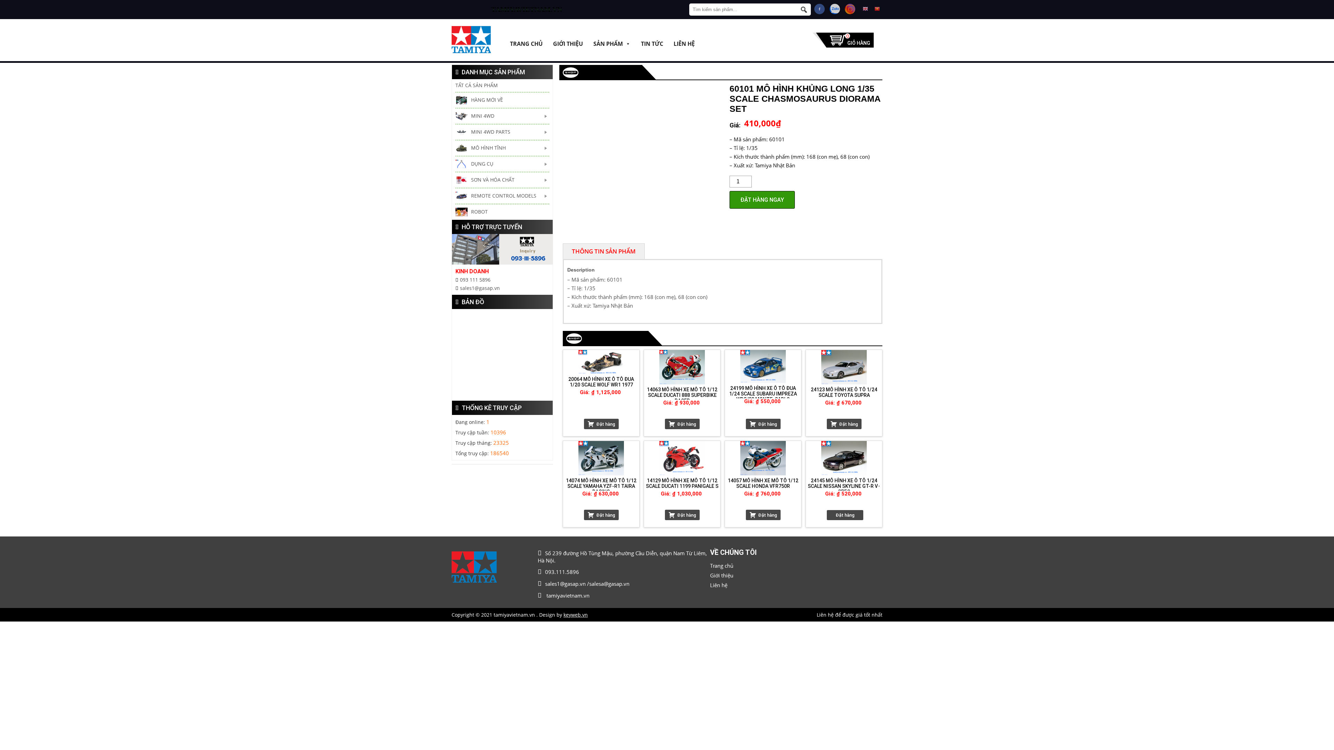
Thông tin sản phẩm (604, 251)
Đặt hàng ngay (762, 200)
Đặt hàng (605, 424)
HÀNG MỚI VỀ (487, 100)
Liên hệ (684, 43)
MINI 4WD (482, 115)
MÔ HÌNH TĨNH (488, 147)
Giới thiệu (568, 43)
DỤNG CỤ (482, 163)
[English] (865, 9)
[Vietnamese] (877, 9)
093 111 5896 (475, 279)
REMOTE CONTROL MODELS (503, 195)
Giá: (735, 125)
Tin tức (652, 43)
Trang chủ (526, 43)
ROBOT (479, 211)
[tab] (604, 251)
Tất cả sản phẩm (476, 85)
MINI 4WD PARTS (490, 131)
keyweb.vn (575, 614)
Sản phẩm (608, 43)
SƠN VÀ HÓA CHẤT (492, 179)
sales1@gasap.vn (480, 288)
